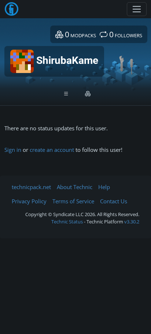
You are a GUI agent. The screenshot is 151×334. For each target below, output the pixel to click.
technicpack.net (31, 187)
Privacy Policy (29, 201)
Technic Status (67, 221)
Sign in (12, 149)
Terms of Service (73, 201)
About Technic (74, 187)
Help (104, 187)
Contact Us (113, 201)
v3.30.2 (131, 221)
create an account (52, 149)
